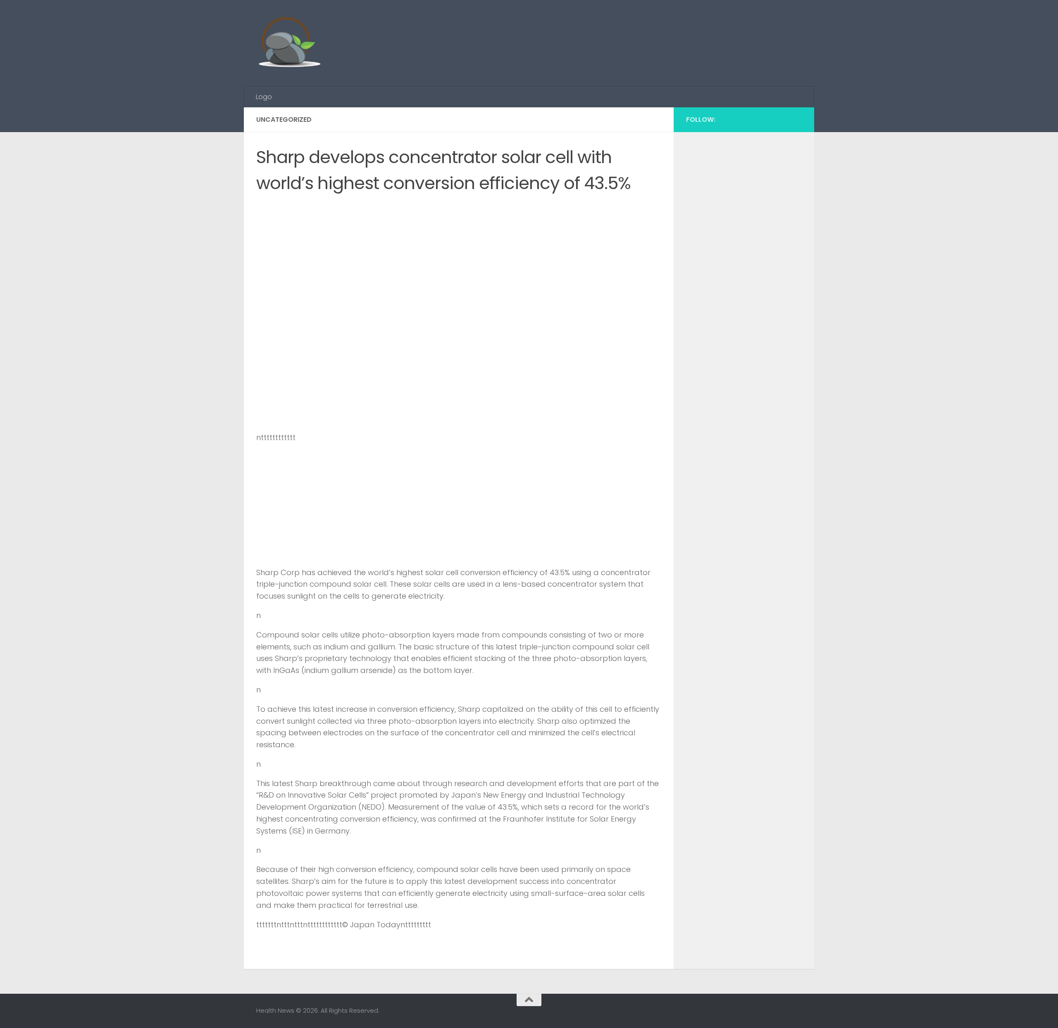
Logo (264, 97)
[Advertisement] (651, 31)
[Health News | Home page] (289, 43)
